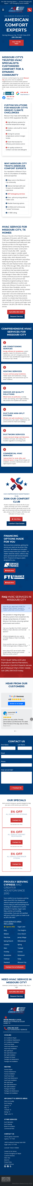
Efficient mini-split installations (13, 418)
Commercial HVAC (9, 1128)
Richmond (21, 955)
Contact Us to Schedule (15, 967)
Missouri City (22, 962)
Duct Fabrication (8, 1122)
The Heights (22, 930)
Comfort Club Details (16, 523)
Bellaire (6, 934)
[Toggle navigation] (3, 9)
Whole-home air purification (12, 397)
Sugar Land (21, 927)
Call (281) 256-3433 (16, 312)
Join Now (17, 519)
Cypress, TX (7, 1105)
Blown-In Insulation (9, 1126)
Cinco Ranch (22, 934)
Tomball (20, 948)
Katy (5, 930)
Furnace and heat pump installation (14, 374)
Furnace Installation (9, 1074)
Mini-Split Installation (9, 1055)
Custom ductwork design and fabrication (16, 437)
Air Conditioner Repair (10, 1038)
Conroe (20, 952)
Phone (3, 761)
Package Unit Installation (11, 1061)
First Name (4, 745)
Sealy (19, 959)
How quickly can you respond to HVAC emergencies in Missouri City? (15, 645)
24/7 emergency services (16, 194)
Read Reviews (25, 94)
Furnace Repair (8, 1069)
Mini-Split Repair (8, 1051)
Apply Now (10, 570)
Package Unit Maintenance (11, 1059)
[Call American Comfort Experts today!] (29, 10)
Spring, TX (7, 1112)
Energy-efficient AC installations (13, 351)
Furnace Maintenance (10, 1071)
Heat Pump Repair (9, 1044)
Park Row (7, 937)
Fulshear (7, 959)
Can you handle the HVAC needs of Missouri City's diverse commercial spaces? (15, 629)
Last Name (21, 745)
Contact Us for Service (10, 1151)
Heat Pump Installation (10, 1048)
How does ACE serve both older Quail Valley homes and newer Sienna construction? (14, 652)
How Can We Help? (16, 42)
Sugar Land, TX (8, 1114)
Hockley (6, 952)
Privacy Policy (8, 1162)
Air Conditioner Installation (11, 1042)
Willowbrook (22, 941)
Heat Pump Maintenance (11, 1046)
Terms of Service (9, 1164)
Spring (20, 945)
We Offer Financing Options (9, 1)
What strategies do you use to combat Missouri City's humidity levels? (14, 637)
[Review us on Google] (5, 1166)
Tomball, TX (7, 1110)
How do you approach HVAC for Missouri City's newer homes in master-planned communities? (14, 608)
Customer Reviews (9, 1155)
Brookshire (7, 955)
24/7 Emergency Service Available (19, 3)
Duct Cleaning (8, 1103)
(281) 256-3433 (16, 37)
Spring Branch (8, 941)
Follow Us (9, 99)
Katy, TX (6, 1107)
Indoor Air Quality (9, 1101)
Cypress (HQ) (10, 927)
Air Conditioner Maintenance (12, 1040)
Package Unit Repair (9, 1057)
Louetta (6, 945)
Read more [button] (6, 726)
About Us (6, 1160)
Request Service (16, 316)
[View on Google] (5, 713)
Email (3, 753)
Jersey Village (22, 937)
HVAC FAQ (7, 1158)
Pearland (7, 962)
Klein (5, 948)
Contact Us (17, 788)
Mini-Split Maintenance (10, 1053)
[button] (1, 719)
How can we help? (7, 770)
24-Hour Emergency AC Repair (12, 1153)
